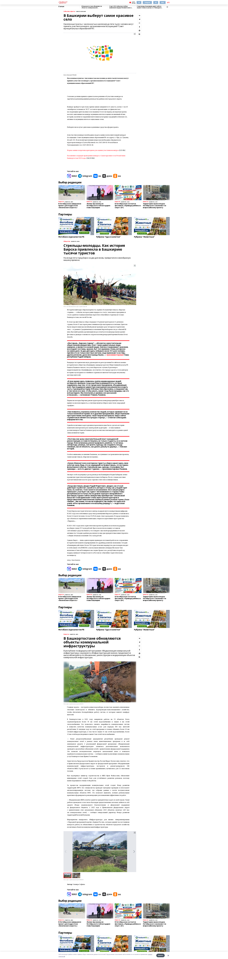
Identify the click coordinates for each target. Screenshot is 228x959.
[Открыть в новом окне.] (72, 176)
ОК (156, 2)
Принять (160, 955)
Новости (66, 634)
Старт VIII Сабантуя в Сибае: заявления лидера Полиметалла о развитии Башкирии (120, 7)
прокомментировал (115, 355)
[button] (134, 852)
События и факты (69, 11)
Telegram (147, 2)
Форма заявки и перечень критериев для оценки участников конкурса (93, 150)
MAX (162, 2)
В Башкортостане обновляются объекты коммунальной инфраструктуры (92, 7)
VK (139, 2)
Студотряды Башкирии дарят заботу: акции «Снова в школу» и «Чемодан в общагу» (149, 7)
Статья (61, 6)
